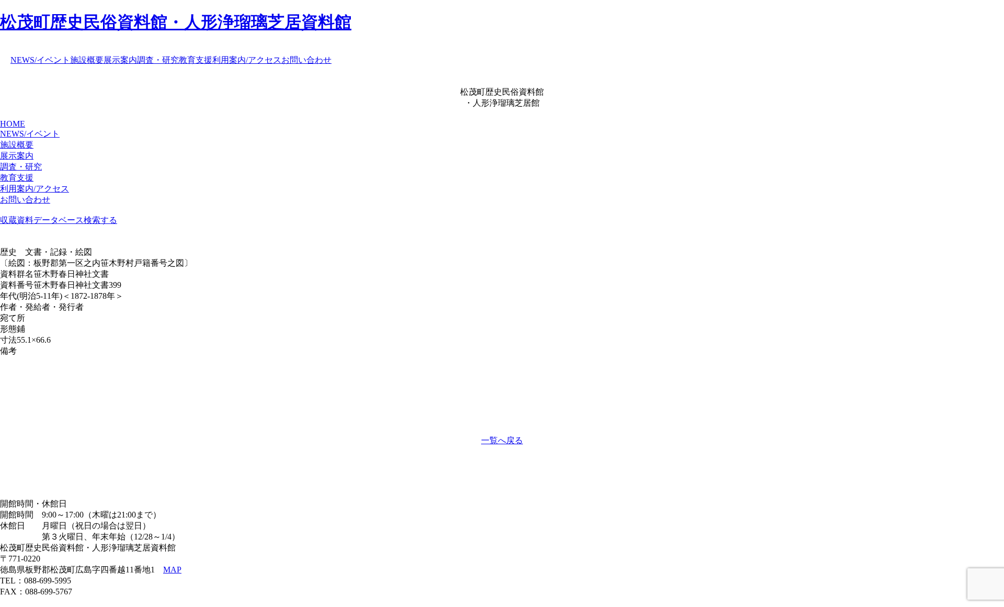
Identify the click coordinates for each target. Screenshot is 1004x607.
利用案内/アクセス (246, 59)
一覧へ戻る (502, 440)
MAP (172, 569)
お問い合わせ (306, 59)
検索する (100, 220)
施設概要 (87, 59)
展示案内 (120, 59)
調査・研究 (158, 59)
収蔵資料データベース (42, 220)
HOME (12, 123)
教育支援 (195, 59)
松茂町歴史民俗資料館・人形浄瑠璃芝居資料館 (175, 22)
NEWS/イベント (40, 59)
